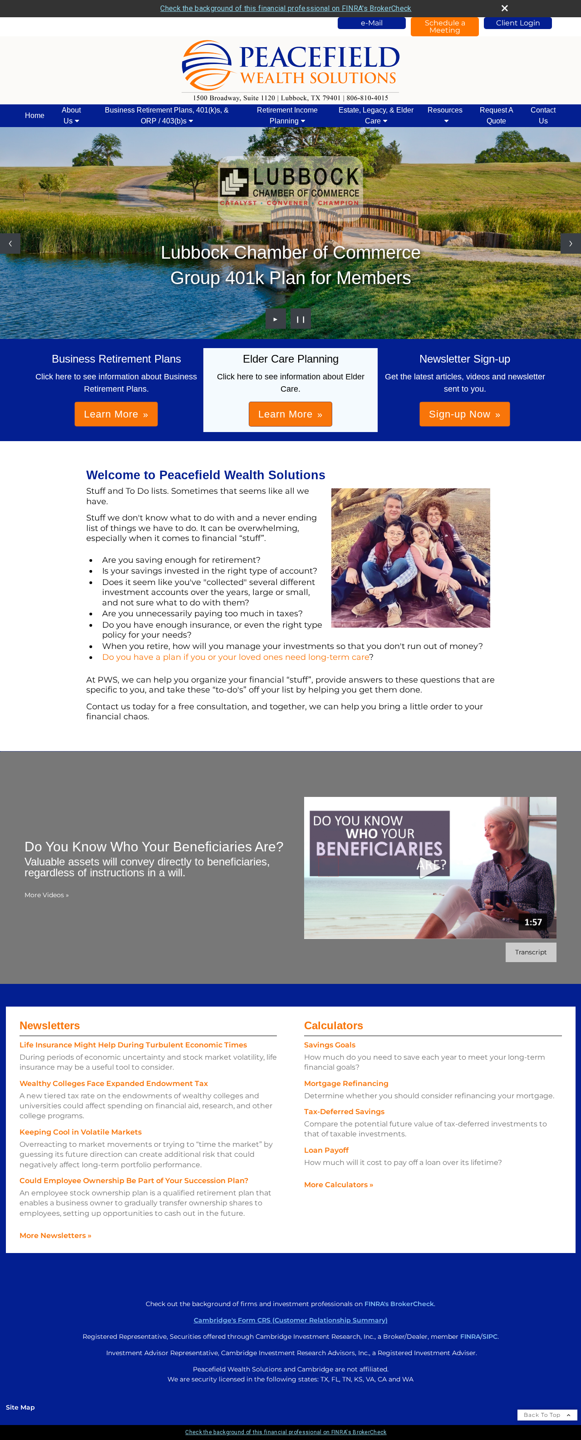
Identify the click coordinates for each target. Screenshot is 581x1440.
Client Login (518, 23)
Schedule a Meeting (445, 26)
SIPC (490, 1336)
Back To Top (543, 1414)
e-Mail (372, 23)
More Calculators (339, 1184)
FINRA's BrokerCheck (399, 1304)
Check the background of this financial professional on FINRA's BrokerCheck (285, 8)
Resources (445, 110)
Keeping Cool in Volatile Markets (81, 1132)
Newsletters (50, 1025)
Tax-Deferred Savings (344, 1111)
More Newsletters (56, 1235)
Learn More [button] (111, 414)
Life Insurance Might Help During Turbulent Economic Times (133, 1045)
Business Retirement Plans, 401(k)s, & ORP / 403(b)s (167, 115)
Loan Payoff (326, 1150)
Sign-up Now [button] (460, 414)
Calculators (333, 1025)
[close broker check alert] (504, 8)
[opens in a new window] (290, 188)
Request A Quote (496, 115)
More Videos (47, 895)
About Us (71, 115)
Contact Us (543, 115)
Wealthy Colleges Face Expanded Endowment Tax (114, 1083)
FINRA (470, 1336)
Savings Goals (329, 1045)
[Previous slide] (10, 243)
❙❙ (301, 319)
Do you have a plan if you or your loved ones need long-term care (235, 657)
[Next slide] (571, 243)
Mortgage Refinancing (346, 1083)
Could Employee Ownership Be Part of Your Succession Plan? (134, 1180)
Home (34, 115)
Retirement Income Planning (287, 115)
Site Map (20, 1407)
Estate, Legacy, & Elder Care (376, 115)
